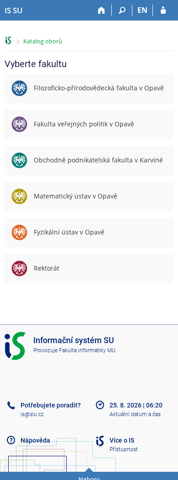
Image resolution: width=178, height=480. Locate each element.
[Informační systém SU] (8, 40)
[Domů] (101, 10)
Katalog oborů (42, 41)
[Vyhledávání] (122, 10)
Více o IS (122, 440)
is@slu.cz (32, 414)
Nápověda (35, 440)
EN (142, 10)
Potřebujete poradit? (51, 405)
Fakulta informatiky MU (87, 350)
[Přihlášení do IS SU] (163, 10)
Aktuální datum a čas (135, 414)
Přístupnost (124, 449)
